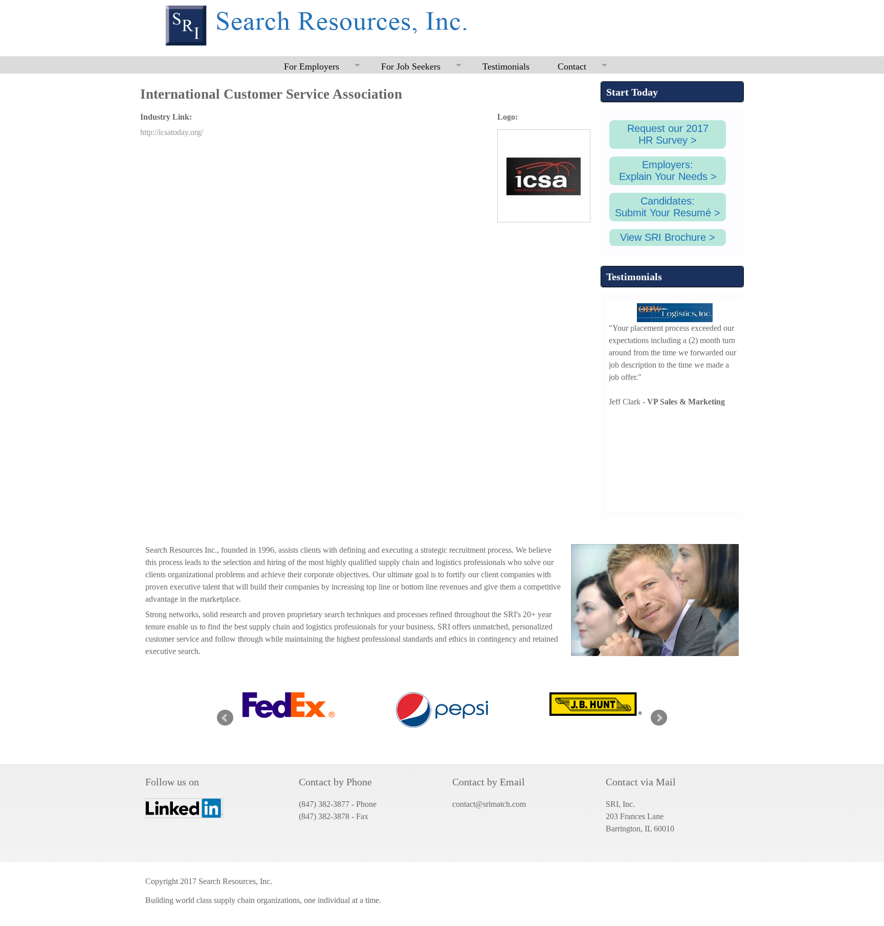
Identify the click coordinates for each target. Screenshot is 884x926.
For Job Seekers (403, 67)
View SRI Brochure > (667, 237)
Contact (565, 67)
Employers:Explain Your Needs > (668, 170)
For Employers (304, 67)
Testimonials (505, 66)
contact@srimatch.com (489, 804)
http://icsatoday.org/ (171, 132)
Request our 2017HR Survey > (668, 134)
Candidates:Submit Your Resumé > (667, 206)
